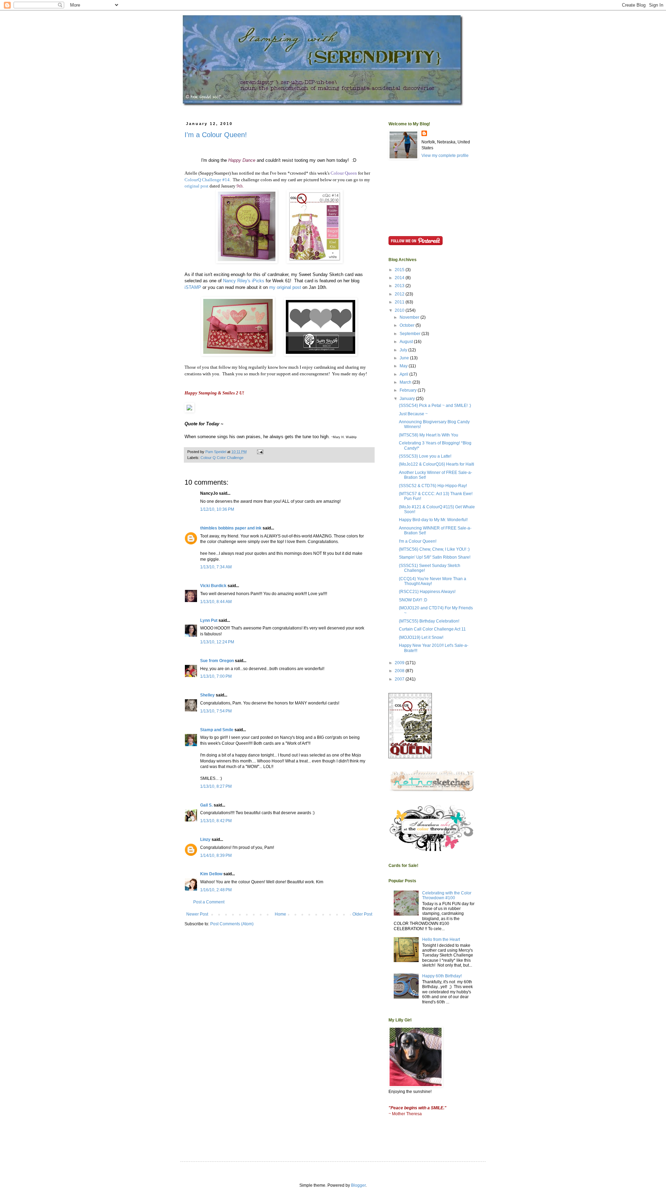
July (404, 350)
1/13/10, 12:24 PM (217, 642)
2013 (400, 285)
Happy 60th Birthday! (442, 976)
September (410, 333)
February (409, 390)
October (408, 325)
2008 (400, 670)
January (408, 398)
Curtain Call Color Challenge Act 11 (432, 629)
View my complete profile (445, 155)
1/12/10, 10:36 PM (217, 509)
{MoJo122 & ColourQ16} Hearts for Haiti (436, 464)
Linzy (205, 839)
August (407, 341)
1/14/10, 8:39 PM (216, 855)
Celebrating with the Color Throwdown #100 (446, 895)
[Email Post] (259, 452)
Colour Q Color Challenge (222, 458)
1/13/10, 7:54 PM (216, 711)
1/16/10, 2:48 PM (216, 889)
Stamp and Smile (216, 729)
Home (280, 914)
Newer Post (197, 914)
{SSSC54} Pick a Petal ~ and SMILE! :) (435, 405)
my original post (285, 287)
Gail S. (206, 805)
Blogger (358, 1185)
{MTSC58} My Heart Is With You (428, 435)
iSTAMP (193, 287)
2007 (400, 679)
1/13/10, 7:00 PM (216, 676)
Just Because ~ (413, 413)
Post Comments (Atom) (232, 923)
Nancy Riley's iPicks (243, 280)
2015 (400, 269)
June (405, 358)
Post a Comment (208, 902)
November (410, 317)
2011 (400, 302)
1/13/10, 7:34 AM (216, 567)
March (406, 382)
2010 (400, 310)
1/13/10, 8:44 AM (216, 601)
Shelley (207, 695)
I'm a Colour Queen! (216, 135)
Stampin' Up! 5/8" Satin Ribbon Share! (434, 557)
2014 (400, 277)
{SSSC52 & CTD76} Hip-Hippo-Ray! (433, 485)
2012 (400, 294)
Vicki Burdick (213, 585)
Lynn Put (208, 620)
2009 (400, 662)
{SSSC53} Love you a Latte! (425, 456)
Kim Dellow (211, 873)
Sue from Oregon (217, 660)
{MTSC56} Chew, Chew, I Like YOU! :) (434, 549)
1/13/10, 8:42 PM (216, 820)
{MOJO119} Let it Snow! (421, 637)
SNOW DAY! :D (413, 600)
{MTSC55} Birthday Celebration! (429, 621)
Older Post (362, 914)
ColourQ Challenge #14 (207, 179)
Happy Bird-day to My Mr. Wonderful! (433, 519)
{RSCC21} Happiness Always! (427, 591)
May (404, 366)
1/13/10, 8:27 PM (216, 786)
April (404, 374)
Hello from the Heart (441, 939)
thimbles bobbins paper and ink (231, 528)
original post (196, 186)
